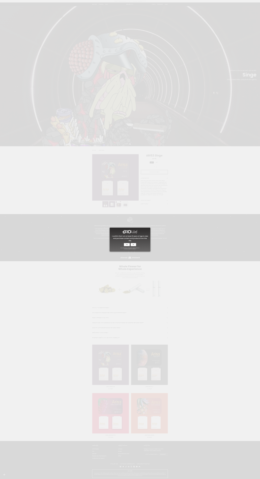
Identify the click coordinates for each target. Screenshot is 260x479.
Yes (127, 244)
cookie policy (134, 248)
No (133, 244)
